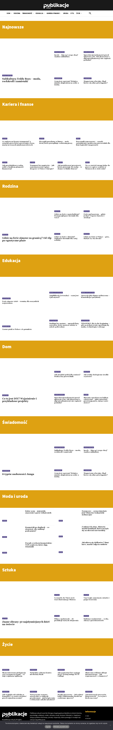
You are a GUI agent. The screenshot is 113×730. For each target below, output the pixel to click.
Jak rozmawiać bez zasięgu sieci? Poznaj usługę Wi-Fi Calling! (69, 674)
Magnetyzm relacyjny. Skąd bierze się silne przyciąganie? (96, 82)
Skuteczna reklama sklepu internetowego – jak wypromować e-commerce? (96, 674)
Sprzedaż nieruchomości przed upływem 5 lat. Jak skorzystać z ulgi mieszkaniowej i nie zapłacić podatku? (97, 57)
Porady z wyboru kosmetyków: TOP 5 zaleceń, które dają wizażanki (38, 545)
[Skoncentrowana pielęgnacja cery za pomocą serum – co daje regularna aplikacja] (15, 665)
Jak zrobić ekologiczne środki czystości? (96, 375)
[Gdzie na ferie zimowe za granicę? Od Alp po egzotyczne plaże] (27, 214)
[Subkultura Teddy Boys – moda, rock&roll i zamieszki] (27, 55)
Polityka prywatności (61, 727)
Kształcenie (6, 298)
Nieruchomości (89, 52)
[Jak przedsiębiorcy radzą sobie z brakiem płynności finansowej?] (15, 157)
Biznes (5, 138)
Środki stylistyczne (56, 292)
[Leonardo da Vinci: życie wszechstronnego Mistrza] (67, 590)
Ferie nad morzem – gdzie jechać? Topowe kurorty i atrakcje (94, 216)
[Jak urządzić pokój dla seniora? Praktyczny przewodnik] (67, 366)
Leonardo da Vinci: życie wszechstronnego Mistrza (65, 599)
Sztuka (5, 618)
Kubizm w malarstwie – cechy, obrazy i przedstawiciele (96, 620)
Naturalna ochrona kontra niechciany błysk (40, 673)
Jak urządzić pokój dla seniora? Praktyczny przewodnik (67, 375)
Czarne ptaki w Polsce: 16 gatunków (17, 329)
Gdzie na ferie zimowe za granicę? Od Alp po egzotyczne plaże (26, 239)
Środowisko (6, 326)
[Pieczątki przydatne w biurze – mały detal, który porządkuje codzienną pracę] (56, 131)
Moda (60, 520)
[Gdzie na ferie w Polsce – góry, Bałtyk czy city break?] (97, 229)
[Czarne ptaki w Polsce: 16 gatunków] (23, 317)
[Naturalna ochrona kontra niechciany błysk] (42, 665)
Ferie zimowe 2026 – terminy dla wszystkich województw (20, 302)
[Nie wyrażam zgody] (110, 725)
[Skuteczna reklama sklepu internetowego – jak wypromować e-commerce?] (98, 665)
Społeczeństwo (7, 75)
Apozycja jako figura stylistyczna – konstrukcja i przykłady (95, 296)
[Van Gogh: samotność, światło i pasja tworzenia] (97, 590)
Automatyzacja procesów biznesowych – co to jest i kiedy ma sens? (96, 696)
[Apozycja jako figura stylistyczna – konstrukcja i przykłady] (96, 286)
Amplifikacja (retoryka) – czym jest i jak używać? (64, 296)
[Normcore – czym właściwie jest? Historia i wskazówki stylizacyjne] (69, 515)
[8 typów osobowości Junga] (27, 450)
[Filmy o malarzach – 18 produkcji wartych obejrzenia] (67, 611)
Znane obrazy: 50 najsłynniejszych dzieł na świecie (25, 623)
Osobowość (58, 78)
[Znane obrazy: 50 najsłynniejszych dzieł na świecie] (27, 598)
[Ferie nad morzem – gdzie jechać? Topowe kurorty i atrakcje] (97, 206)
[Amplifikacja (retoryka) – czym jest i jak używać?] (64, 286)
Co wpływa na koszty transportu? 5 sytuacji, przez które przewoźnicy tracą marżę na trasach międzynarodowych (18, 143)
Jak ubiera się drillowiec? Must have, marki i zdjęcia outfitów (95, 544)
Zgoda (48, 727)
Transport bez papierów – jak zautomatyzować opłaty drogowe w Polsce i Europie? (42, 167)
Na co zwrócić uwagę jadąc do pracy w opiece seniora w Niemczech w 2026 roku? (97, 167)
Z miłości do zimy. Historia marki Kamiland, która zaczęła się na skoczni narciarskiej (95, 529)
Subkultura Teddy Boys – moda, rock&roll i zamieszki (21, 80)
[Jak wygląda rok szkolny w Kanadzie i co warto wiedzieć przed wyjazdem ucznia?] (15, 687)
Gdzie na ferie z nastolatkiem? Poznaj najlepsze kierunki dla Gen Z (67, 216)
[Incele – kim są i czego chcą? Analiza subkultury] (67, 47)
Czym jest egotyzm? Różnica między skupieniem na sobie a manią (66, 83)
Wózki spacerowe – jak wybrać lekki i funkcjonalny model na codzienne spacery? (70, 696)
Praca (78, 138)
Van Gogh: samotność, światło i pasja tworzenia (96, 599)
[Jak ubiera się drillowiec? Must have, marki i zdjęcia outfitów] (69, 547)
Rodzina (5, 234)
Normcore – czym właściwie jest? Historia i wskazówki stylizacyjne (94, 513)
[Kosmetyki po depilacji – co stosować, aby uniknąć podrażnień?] (12, 531)
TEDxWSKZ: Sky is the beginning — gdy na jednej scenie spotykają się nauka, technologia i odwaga (95, 325)
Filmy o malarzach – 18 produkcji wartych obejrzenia (66, 620)
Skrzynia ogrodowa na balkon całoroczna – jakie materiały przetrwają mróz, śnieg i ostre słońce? (96, 400)
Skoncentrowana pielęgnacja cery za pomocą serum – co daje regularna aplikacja (14, 674)
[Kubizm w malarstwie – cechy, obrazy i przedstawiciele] (97, 611)
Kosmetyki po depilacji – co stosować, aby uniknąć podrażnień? (37, 529)
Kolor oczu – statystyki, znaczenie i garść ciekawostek (38, 512)
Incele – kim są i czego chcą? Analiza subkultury (66, 56)
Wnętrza (5, 395)
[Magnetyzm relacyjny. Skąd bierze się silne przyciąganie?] (97, 73)
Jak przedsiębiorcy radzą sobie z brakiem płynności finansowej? (13, 167)
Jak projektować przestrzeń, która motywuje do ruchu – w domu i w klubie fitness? (70, 167)
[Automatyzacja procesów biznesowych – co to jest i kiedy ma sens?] (98, 687)
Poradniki (6, 670)
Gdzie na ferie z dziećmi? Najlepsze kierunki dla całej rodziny (65, 238)
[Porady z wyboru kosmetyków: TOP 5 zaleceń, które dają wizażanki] (12, 547)
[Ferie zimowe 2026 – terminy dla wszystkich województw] (23, 289)
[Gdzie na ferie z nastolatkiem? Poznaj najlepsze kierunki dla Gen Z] (67, 206)
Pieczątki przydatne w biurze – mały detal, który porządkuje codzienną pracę (55, 142)
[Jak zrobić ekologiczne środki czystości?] (97, 366)
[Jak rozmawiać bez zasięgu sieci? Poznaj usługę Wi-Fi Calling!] (70, 665)
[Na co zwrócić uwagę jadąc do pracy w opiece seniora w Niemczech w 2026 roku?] (98, 157)
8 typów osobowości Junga (18, 474)
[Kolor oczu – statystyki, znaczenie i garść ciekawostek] (12, 515)
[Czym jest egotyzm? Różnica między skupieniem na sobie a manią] (67, 73)
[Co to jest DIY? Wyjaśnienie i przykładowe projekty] (27, 375)
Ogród (86, 394)
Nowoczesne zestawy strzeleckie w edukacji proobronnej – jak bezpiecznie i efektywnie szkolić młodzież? (42, 697)
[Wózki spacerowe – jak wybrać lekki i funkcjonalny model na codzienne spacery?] (70, 687)
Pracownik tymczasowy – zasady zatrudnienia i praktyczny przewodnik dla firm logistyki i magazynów (93, 143)
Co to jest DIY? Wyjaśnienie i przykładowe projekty (19, 400)
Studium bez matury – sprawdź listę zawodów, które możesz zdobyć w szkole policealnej (64, 325)
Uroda (5, 520)
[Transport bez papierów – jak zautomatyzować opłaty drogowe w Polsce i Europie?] (42, 157)
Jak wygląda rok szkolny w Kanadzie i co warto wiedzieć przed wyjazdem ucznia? (14, 696)
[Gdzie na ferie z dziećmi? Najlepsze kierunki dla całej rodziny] (67, 229)
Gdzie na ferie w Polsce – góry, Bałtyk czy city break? (96, 238)
